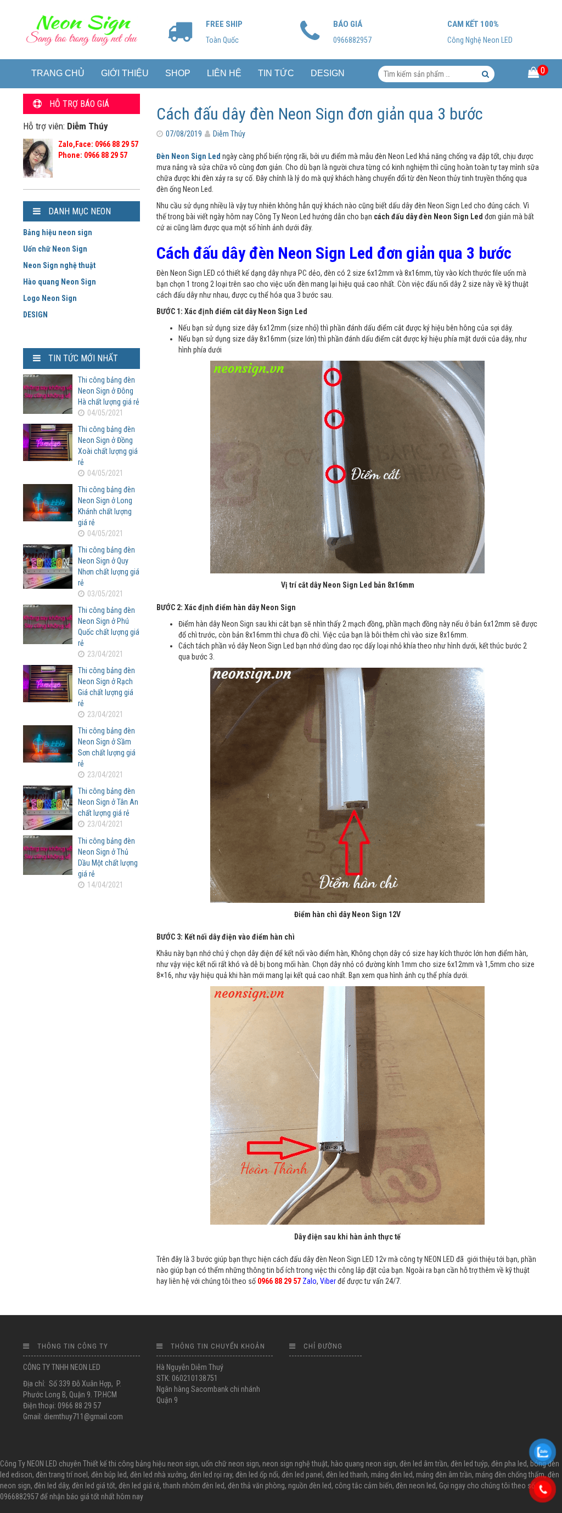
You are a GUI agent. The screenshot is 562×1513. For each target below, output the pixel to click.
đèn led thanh (347, 1474)
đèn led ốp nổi (256, 1474)
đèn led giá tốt (93, 1485)
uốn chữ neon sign (230, 1463)
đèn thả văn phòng (256, 1485)
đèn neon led (416, 1485)
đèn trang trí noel (62, 1474)
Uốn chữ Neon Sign (55, 248)
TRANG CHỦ (58, 73)
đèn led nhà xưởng (158, 1474)
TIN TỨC (276, 73)
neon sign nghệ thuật (295, 1463)
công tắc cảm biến (363, 1485)
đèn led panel (302, 1474)
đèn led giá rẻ (139, 1485)
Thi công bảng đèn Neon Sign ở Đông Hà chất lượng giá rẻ (108, 391)
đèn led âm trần (423, 1463)
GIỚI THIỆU (125, 73)
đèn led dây (51, 1485)
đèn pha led (509, 1463)
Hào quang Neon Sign (59, 281)
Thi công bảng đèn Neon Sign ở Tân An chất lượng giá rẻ (108, 802)
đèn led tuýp (469, 1463)
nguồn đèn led (309, 1485)
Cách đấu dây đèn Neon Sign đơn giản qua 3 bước (319, 113)
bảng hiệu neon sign (167, 1463)
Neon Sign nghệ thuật (59, 265)
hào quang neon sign (363, 1463)
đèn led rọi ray (211, 1474)
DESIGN (328, 73)
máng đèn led (392, 1474)
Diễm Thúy (229, 133)
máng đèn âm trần (444, 1474)
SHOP (177, 73)
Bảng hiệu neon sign (57, 232)
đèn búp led (109, 1474)
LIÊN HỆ (224, 73)
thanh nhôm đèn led (193, 1485)
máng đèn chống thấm (509, 1474)
